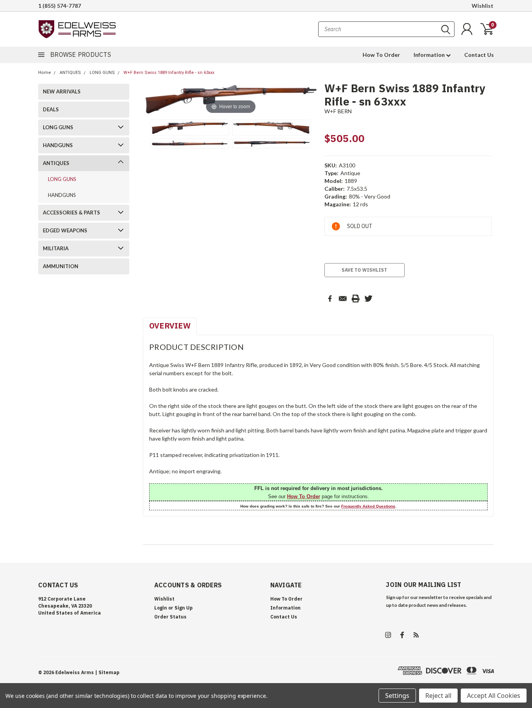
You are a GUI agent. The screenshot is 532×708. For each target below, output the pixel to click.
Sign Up (183, 608)
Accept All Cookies (493, 695)
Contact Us (479, 54)
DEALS (51, 109)
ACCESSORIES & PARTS (71, 212)
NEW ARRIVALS (62, 91)
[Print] (355, 298)
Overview (169, 325)
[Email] (343, 298)
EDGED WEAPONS (65, 230)
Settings (397, 695)
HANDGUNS (58, 145)
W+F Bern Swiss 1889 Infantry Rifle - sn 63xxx (168, 72)
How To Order (381, 54)
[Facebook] (330, 298)
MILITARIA (56, 248)
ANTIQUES (70, 72)
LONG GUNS (102, 72)
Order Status (170, 617)
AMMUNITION (60, 266)
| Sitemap (107, 672)
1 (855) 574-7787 (59, 5)
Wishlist (482, 5)
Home (44, 72)
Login (160, 608)
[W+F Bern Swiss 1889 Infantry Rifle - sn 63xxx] (190, 127)
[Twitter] (368, 298)
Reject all (438, 695)
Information (430, 54)
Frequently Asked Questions (368, 506)
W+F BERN (338, 111)
